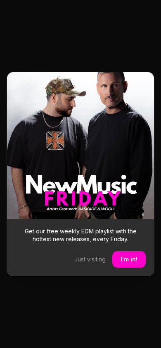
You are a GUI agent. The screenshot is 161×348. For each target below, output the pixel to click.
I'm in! (129, 259)
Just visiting (90, 259)
